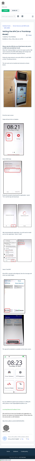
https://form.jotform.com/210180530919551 (13, 421)
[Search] (14, 16)
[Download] (14, 236)
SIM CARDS (7, 28)
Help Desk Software (14, 457)
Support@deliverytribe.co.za (20, 403)
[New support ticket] (18, 16)
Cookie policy (24, 451)
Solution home (7, 26)
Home (8, 451)
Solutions (15, 451)
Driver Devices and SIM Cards (21, 26)
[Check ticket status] (22, 16)
